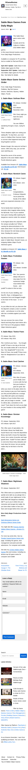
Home (9, 17)
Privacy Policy (20, 757)
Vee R (14, 29)
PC (2, 732)
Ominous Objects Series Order (11, 522)
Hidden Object (19, 711)
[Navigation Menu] (25, 6)
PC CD (6, 169)
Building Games (12, 715)
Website (5, 605)
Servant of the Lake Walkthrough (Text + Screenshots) (19, 669)
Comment (6, 613)
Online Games (19, 730)
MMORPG (4, 720)
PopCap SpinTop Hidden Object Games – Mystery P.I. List (12, 529)
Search (3, 652)
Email (4, 598)
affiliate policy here (9, 742)
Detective (21, 715)
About (3, 757)
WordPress (17, 768)
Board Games (14, 717)
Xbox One (10, 730)
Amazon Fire (16, 727)
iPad (23, 727)
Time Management (18, 713)
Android (3, 730)
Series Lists (13, 17)
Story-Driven (5, 717)
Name (4, 591)
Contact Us (10, 757)
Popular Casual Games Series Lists (12, 538)
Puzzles (3, 715)
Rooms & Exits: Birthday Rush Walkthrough (18, 680)
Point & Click (10, 711)
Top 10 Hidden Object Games (10, 762)
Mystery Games (6, 713)
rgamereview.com (20, 766)
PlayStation (21, 725)
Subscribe (13, 759)
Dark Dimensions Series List (10, 520)
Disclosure (4, 759)
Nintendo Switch (6, 727)
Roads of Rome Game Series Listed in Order (19, 701)
